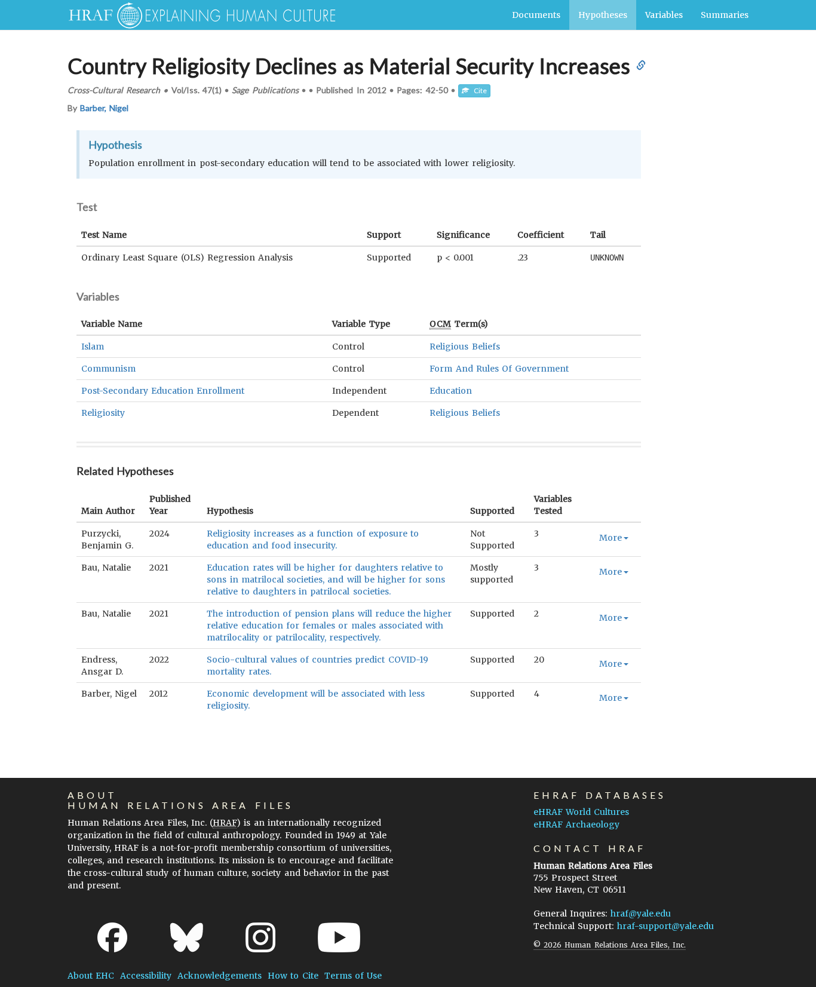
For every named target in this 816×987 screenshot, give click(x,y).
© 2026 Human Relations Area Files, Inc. (609, 944)
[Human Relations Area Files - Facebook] (112, 937)
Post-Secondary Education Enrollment (162, 390)
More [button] (610, 537)
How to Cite (293, 975)
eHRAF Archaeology (576, 824)
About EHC (91, 975)
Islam (92, 346)
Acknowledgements (219, 975)
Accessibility (145, 975)
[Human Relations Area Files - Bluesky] (187, 937)
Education (451, 390)
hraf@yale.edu (641, 913)
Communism (108, 368)
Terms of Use (353, 975)
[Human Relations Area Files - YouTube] (339, 937)
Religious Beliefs (464, 346)
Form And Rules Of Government (499, 368)
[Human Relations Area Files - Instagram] (260, 937)
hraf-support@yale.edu (665, 926)
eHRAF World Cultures (581, 812)
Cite (478, 90)
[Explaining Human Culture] (197, 15)
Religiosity (103, 412)
